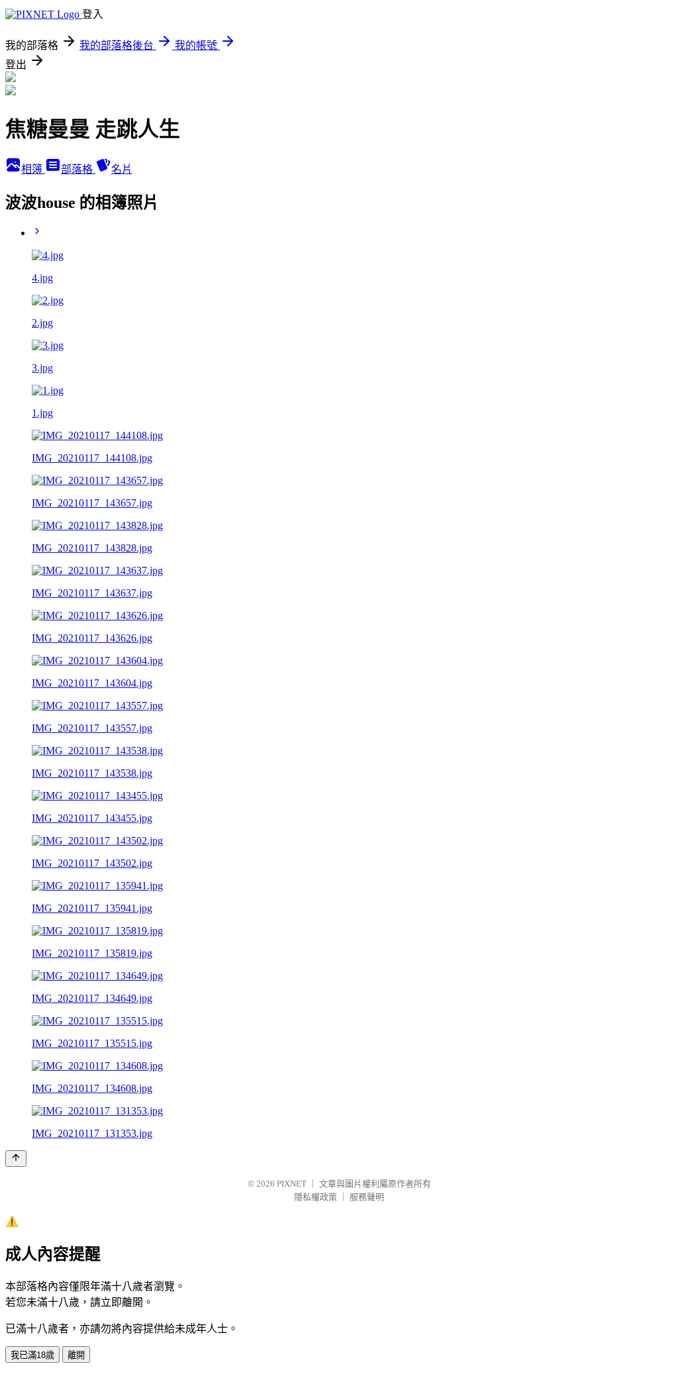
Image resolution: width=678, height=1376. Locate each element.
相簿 (33, 169)
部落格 (78, 169)
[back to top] (15, 1158)
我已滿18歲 (32, 1355)
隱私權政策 (315, 1197)
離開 (76, 1355)
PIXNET (292, 1184)
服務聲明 (367, 1197)
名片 (121, 169)
